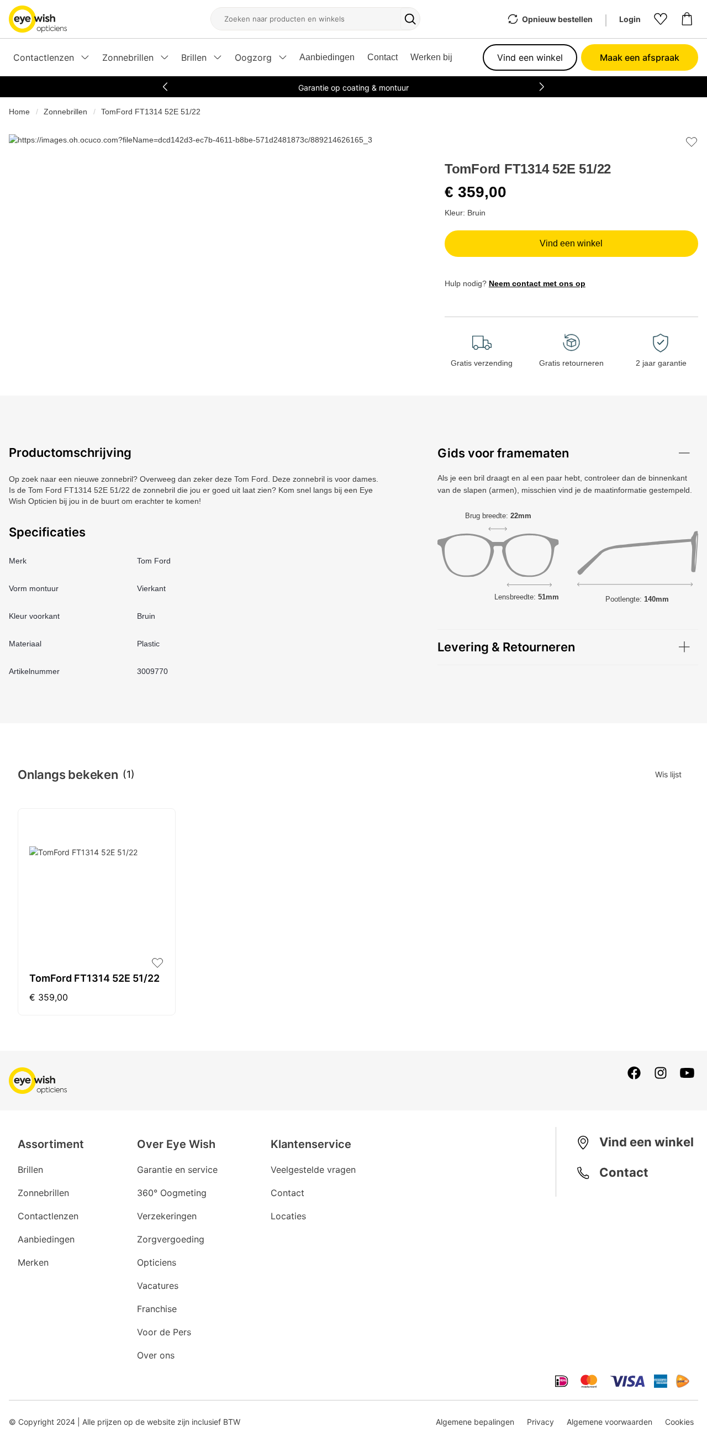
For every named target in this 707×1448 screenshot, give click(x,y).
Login (630, 19)
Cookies (679, 1421)
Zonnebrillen (65, 111)
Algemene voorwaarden (609, 1421)
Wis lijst (668, 774)
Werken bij (431, 57)
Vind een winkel (530, 57)
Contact (382, 57)
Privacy (540, 1421)
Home (19, 111)
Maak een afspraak (639, 57)
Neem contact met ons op (537, 283)
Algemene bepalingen (475, 1421)
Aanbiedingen (327, 57)
